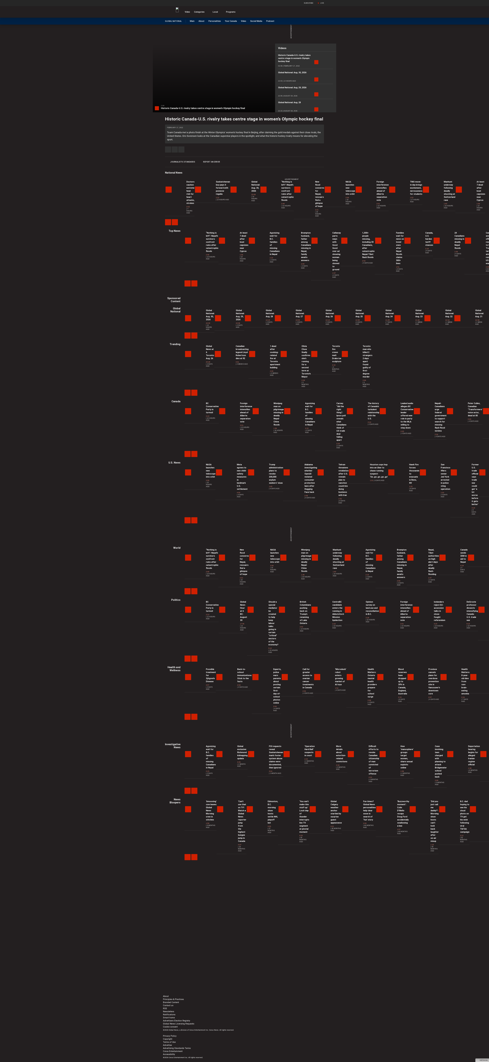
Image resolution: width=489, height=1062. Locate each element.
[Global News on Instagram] (298, 973)
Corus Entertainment (173, 1051)
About (201, 21)
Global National (173, 21)
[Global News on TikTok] (221, 993)
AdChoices (484, 1060)
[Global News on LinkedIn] (182, 993)
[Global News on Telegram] (260, 993)
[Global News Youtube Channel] (260, 973)
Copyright (167, 1039)
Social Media (256, 21)
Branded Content (171, 1002)
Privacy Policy (169, 1036)
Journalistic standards (182, 162)
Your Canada (231, 21)
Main (192, 21)
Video (187, 12)
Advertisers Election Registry (176, 1020)
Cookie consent (170, 1027)
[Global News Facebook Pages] (182, 973)
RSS (165, 1008)
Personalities (214, 21)
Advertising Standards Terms (177, 1048)
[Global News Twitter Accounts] (221, 973)
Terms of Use (169, 1042)
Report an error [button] (211, 162)
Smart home (169, 1017)
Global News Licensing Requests (178, 1024)
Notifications (169, 1014)
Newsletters (168, 1011)
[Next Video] (175, 222)
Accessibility (169, 1054)
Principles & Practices (173, 999)
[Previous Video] (168, 222)
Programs (230, 12)
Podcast (270, 21)
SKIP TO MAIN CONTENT (46, 2)
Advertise (167, 1045)
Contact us (168, 1005)
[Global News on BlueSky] (298, 993)
